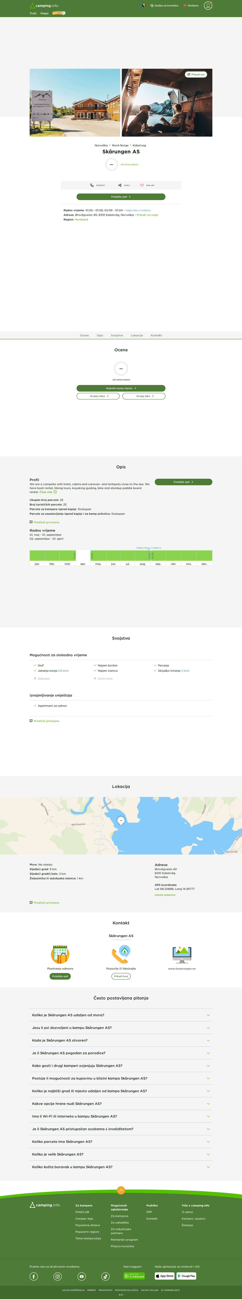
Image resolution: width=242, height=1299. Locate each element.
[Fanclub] (59, 13)
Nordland (81, 219)
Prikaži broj (121, 976)
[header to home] (44, 5)
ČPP (149, 1212)
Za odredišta (120, 1222)
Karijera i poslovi (193, 1218)
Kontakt (152, 1218)
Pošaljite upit (119, 196)
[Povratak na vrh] (121, 1190)
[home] (45, 1204)
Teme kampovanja (88, 1238)
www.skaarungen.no (182, 968)
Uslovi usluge (149, 1290)
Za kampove (119, 1215)
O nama (187, 1212)
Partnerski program (124, 1239)
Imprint (91, 1290)
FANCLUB (82, 1212)
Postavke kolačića (126, 1290)
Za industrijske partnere (121, 1231)
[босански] (144, 5)
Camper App (84, 1218)
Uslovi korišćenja (73, 1290)
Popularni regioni (87, 1231)
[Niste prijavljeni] (208, 5)
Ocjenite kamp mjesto (119, 388)
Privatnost (105, 1290)
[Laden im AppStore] (165, 1276)
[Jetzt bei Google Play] (186, 1276)
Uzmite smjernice (165, 894)
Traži (33, 13)
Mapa (44, 13)
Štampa (187, 1225)
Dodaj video (97, 396)
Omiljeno (193, 5)
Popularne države (87, 1225)
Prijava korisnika (122, 1246)
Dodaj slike (143, 396)
